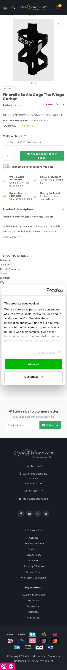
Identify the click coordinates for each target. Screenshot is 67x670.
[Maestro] (43, 641)
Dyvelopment (46, 660)
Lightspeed (20, 660)
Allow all (33, 364)
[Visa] (39, 647)
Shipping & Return (33, 566)
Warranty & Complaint (33, 577)
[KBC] (21, 641)
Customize (31, 376)
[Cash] (43, 634)
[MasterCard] (55, 641)
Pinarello (9, 88)
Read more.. (27, 125)
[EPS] (55, 634)
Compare (33, 611)
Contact (33, 537)
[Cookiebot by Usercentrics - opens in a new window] (47, 290)
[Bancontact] (16, 647)
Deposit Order (33, 572)
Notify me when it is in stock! (42, 155)
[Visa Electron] (50, 647)
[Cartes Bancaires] (32, 634)
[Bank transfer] (10, 634)
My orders (33, 600)
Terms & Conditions (33, 543)
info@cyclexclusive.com (35, 498)
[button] (32, 83)
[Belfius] (21, 634)
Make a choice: (14, 136)
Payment (33, 560)
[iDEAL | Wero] (10, 641)
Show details (47, 352)
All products (33, 617)
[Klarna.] (32, 641)
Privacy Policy (33, 554)
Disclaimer (33, 549)
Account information (33, 594)
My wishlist (33, 606)
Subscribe (52, 425)
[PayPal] (28, 647)
